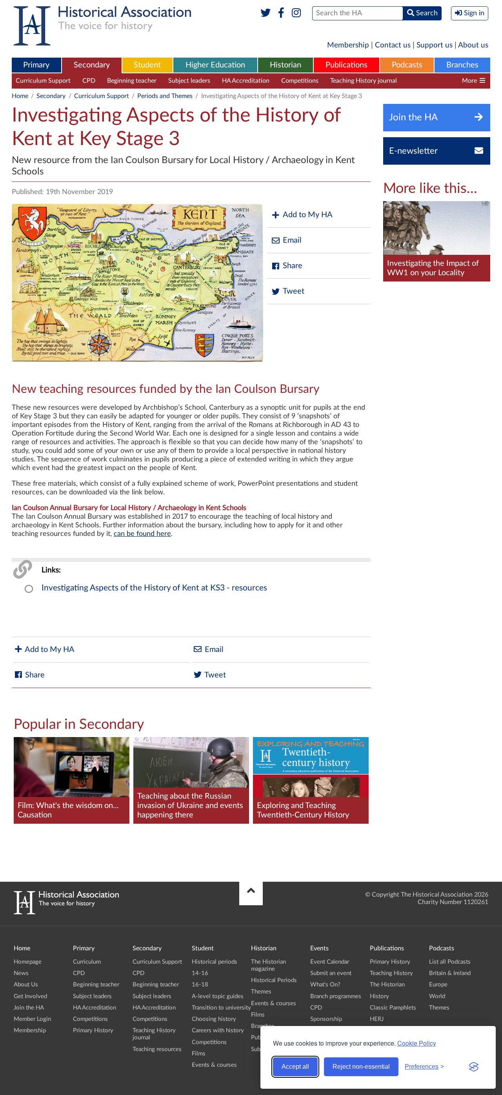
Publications (346, 65)
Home (20, 96)
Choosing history (214, 1019)
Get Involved (30, 996)
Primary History (93, 1030)
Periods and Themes (165, 96)
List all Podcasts (450, 962)
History (379, 996)
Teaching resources (435, 81)
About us (473, 45)
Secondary (92, 65)
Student (147, 65)
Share (292, 266)
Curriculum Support (43, 81)
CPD (88, 81)
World (437, 996)
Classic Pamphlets (393, 1008)
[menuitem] (36, 65)
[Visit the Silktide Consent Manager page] (473, 1066)
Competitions (299, 81)
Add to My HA (308, 215)
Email (292, 240)
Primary (36, 65)
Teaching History (391, 973)
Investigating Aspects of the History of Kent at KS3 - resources (154, 588)
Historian (285, 65)
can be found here (142, 534)
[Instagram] (296, 13)
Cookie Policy (416, 1043)
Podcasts (407, 65)
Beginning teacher (131, 81)
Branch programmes (335, 996)
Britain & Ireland (450, 973)
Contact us (393, 45)
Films (199, 1054)
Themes (261, 992)
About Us (26, 985)
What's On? (325, 985)
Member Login (32, 1019)
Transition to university (221, 1008)
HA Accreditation (245, 81)
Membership (348, 45)
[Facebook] (281, 13)
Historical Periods (274, 980)
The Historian (387, 985)
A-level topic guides (218, 996)
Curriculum (87, 962)
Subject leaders (189, 81)
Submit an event (330, 973)
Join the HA (29, 1008)
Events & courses (214, 1065)
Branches (462, 65)
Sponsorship (326, 1019)
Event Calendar (329, 962)
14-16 (200, 973)
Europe (438, 985)
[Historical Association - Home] (66, 912)
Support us (435, 45)
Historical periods (214, 962)
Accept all (295, 1066)
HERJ (377, 1019)
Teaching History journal (363, 81)
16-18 (200, 985)
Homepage (28, 962)
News (21, 973)
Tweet (293, 291)
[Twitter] (265, 13)
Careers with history (218, 1030)
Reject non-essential (361, 1066)
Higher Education (215, 65)
